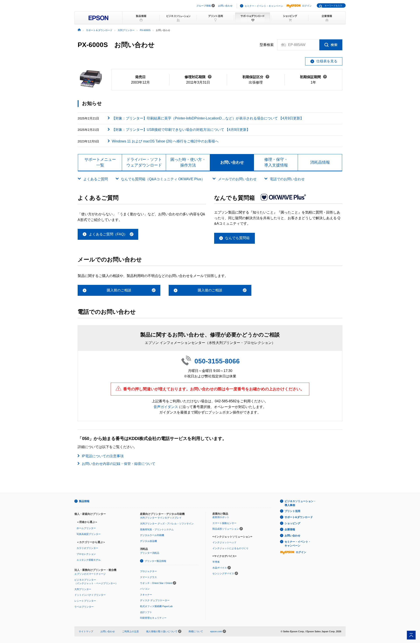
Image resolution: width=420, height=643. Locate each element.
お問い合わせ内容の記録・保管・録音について (118, 464)
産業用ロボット (220, 517)
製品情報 (84, 501)
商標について (196, 631)
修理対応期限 (198, 77)
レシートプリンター (85, 600)
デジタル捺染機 (148, 541)
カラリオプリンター (87, 548)
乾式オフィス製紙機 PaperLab (156, 606)
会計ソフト (146, 612)
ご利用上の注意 (130, 631)
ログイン (307, 5)
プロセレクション (86, 554)
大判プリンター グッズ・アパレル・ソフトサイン (167, 523)
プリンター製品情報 (155, 561)
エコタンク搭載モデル (89, 560)
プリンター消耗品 (149, 553)
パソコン (145, 588)
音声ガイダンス (166, 407)
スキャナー (146, 594)
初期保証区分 (255, 77)
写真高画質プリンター (89, 534)
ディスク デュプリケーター (155, 600)
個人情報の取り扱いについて (162, 631)
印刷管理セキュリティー (153, 618)
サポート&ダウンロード (299, 517)
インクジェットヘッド (224, 542)
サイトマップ (86, 631)
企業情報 (290, 529)
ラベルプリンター (84, 606)
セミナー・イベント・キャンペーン (264, 6)
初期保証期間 (313, 77)
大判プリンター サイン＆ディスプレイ (161, 517)
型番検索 (267, 45)
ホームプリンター (86, 528)
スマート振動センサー (224, 523)
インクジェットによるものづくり (230, 548)
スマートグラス (148, 577)
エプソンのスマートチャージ (90, 574)
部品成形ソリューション (225, 528)
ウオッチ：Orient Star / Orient (156, 583)
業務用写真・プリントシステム (157, 529)
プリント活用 (292, 511)
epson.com (216, 631)
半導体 (216, 562)
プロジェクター (148, 571)
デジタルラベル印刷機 (152, 535)
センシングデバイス (223, 573)
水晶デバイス (219, 567)
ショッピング (292, 523)
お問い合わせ (225, 5)
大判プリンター (82, 589)
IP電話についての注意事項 (103, 456)
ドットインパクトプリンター (90, 595)
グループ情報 (203, 5)
